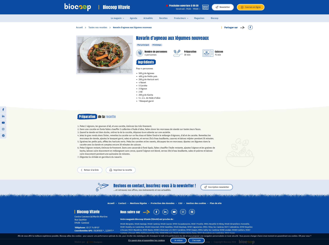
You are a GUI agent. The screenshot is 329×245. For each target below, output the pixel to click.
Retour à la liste (91, 170)
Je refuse (178, 240)
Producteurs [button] (180, 18)
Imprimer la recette (122, 170)
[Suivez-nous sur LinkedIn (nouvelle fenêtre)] (3, 116)
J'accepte (196, 240)
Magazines (199, 18)
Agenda (133, 18)
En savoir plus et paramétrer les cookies (146, 240)
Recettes (163, 18)
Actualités (148, 18)
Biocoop (214, 18)
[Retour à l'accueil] (78, 7)
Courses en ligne (253, 7)
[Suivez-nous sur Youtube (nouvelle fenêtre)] (3, 122)
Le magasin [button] (116, 18)
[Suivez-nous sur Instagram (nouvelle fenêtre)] (3, 129)
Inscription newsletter (218, 187)
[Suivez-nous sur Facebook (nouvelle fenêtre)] (3, 109)
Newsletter (225, 7)
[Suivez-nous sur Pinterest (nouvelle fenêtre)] (3, 135)
